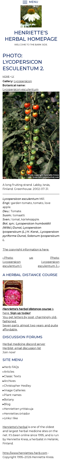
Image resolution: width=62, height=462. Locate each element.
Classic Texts (12, 376)
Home (6, 76)
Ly (13, 76)
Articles (9, 371)
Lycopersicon (23, 81)
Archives (10, 381)
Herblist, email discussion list (22, 348)
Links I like (11, 418)
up (31, 257)
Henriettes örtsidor (17, 413)
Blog (7, 404)
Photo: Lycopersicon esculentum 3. (48, 262)
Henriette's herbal (15, 427)
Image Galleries (14, 390)
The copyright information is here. (26, 249)
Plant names (12, 395)
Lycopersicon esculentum (20, 89)
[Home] (31, 17)
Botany (9, 399)
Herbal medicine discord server (24, 344)
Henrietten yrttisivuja (18, 408)
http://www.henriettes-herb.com (25, 453)
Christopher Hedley (17, 385)
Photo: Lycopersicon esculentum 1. (12, 262)
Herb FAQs (11, 367)
